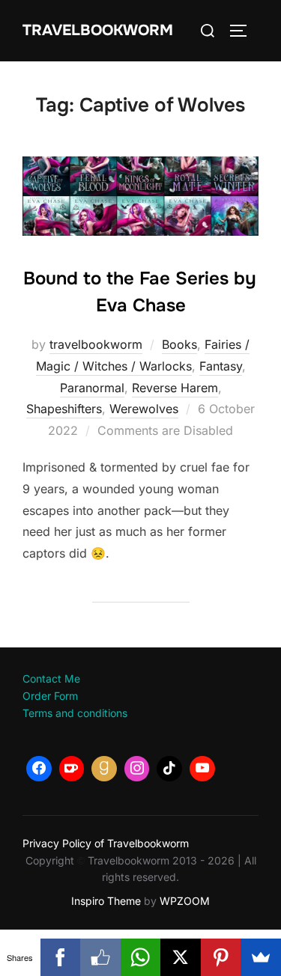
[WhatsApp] (141, 957)
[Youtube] (202, 768)
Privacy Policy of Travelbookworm (105, 843)
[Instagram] (137, 768)
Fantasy (220, 366)
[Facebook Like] (100, 957)
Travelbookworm (97, 30)
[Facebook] (38, 768)
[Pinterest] (221, 957)
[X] (180, 957)
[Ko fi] (71, 768)
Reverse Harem (175, 387)
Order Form (50, 695)
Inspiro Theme (106, 900)
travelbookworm (95, 344)
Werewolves (143, 408)
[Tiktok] (169, 768)
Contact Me (51, 678)
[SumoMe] (261, 957)
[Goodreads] (104, 768)
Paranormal (92, 387)
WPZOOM (185, 900)
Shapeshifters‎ (64, 408)
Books (179, 344)
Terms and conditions (74, 713)
